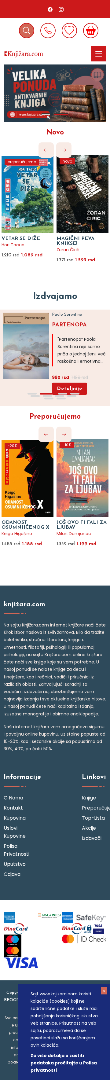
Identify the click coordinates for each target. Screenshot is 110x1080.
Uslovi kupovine (15, 832)
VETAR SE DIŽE (21, 238)
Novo (55, 132)
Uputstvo (15, 864)
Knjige (89, 797)
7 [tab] (59, 396)
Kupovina (15, 817)
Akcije (89, 828)
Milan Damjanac (74, 534)
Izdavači (91, 838)
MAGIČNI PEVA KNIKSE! (75, 241)
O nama (13, 797)
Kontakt (13, 807)
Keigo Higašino (17, 534)
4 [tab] (74, 394)
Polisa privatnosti (16, 850)
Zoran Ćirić (68, 250)
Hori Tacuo (13, 245)
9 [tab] (48, 398)
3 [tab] (62, 394)
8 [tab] (71, 396)
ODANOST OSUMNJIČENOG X (26, 525)
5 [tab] (35, 396)
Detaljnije (69, 388)
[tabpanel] (55, 93)
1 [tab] (45, 114)
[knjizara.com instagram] (61, 9)
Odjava (12, 874)
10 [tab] (61, 398)
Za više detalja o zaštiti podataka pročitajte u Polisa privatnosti (64, 1062)
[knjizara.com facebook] (50, 9)
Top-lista (93, 817)
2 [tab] (61, 114)
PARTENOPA (69, 325)
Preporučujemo (55, 417)
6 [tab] (47, 396)
